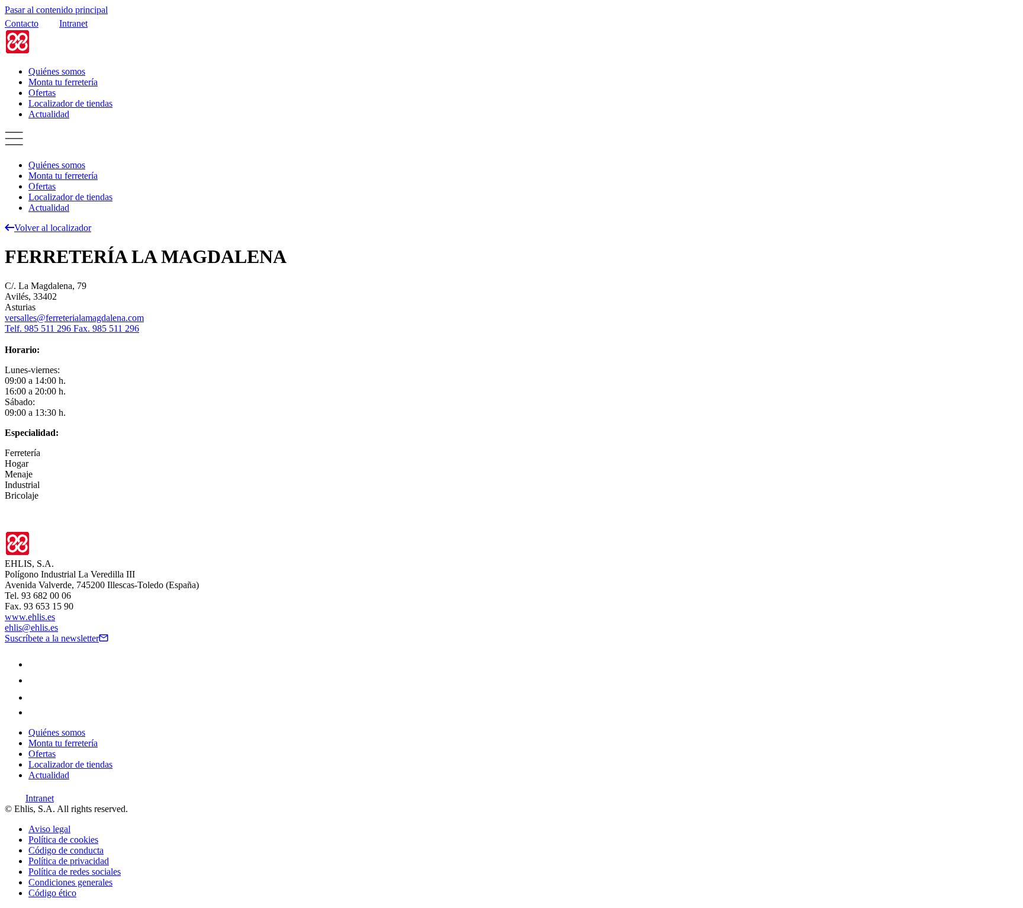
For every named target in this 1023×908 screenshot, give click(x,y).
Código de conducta (66, 850)
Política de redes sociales (74, 872)
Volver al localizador (52, 228)
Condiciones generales (70, 882)
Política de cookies (63, 840)
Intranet (73, 23)
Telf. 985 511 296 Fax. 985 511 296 (72, 328)
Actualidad (48, 114)
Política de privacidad (68, 861)
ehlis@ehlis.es (31, 628)
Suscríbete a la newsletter (52, 638)
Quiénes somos (56, 71)
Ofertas (42, 93)
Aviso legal (49, 829)
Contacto (21, 23)
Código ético (52, 893)
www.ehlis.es (30, 617)
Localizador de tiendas (70, 103)
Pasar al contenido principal (56, 10)
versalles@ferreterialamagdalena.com (74, 318)
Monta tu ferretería (63, 82)
